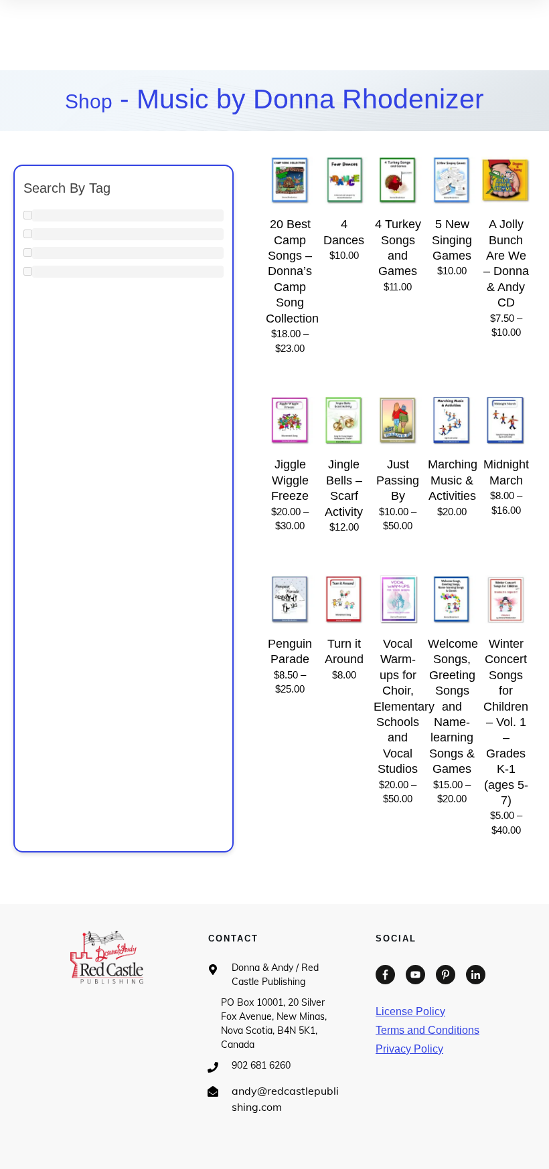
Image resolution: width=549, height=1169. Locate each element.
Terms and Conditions (427, 1030)
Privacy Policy (409, 1049)
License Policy (410, 1011)
